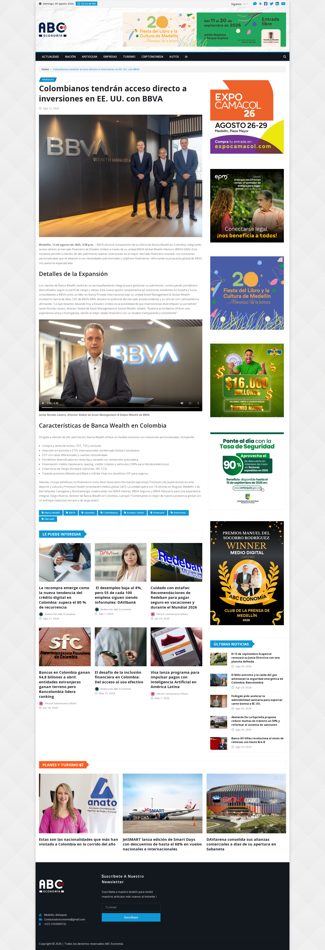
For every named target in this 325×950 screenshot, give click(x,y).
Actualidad (50, 57)
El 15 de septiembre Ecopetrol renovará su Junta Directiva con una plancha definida (255, 657)
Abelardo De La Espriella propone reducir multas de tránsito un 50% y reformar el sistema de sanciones (255, 721)
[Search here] (284, 57)
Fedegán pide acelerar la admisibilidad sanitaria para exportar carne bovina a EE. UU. (257, 699)
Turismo (129, 57)
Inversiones (180, 512)
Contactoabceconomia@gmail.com (64, 919)
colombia (89, 512)
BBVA (72, 512)
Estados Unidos (135, 512)
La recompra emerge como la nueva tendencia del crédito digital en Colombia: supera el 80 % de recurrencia (64, 597)
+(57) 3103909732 (55, 924)
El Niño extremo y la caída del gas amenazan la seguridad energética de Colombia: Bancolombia (257, 678)
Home (45, 69)
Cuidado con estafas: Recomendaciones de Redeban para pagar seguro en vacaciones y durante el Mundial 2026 (174, 597)
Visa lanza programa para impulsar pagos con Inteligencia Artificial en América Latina (175, 679)
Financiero (159, 512)
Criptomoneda (152, 57)
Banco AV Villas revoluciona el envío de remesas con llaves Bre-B (257, 740)
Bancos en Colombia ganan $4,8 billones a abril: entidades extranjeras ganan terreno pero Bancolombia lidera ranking (64, 684)
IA (186, 57)
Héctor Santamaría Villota (172, 614)
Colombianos (110, 512)
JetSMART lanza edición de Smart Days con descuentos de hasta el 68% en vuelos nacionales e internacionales (162, 844)
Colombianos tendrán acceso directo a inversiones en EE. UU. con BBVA (96, 69)
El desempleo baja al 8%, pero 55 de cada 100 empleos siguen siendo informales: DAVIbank (118, 595)
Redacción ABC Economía (60, 614)
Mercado (49, 518)
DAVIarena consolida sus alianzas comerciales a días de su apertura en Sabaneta (241, 844)
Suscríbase (131, 917)
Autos (174, 57)
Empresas (110, 57)
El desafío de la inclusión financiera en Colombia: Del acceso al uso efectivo (119, 677)
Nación (70, 57)
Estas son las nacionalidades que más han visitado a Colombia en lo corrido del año (78, 842)
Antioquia (89, 57)
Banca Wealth (52, 512)
